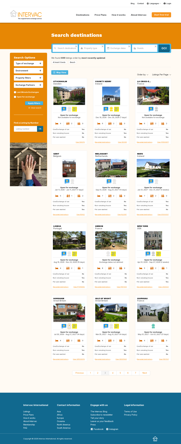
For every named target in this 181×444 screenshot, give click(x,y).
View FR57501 (164, 359)
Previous (80, 373)
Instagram (113, 429)
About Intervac (30, 421)
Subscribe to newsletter (101, 415)
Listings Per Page (160, 74)
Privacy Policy (130, 415)
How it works (29, 418)
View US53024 (163, 287)
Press (93, 424)
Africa (59, 415)
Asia (59, 411)
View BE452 (81, 214)
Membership (29, 424)
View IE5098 (122, 142)
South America (63, 428)
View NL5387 (122, 214)
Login (168, 3)
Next (145, 373)
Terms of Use (130, 411)
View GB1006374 (79, 359)
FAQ (25, 428)
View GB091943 (121, 359)
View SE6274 (80, 142)
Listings (26, 411)
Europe (60, 418)
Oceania (61, 421)
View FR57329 (122, 287)
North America (63, 424)
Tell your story (97, 418)
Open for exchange (26, 97)
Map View (61, 72)
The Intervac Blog (98, 411)
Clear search (36, 108)
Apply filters (34, 103)
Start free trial (161, 14)
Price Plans (28, 415)
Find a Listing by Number (26, 123)
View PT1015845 (79, 287)
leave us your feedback (102, 421)
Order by (141, 74)
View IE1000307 (163, 214)
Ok (40, 129)
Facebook (99, 429)
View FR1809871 (163, 142)
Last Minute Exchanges (28, 92)
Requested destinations (102, 142)
